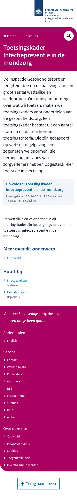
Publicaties (30, 36)
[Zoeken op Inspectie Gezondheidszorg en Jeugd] (69, 36)
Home (11, 36)
